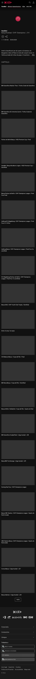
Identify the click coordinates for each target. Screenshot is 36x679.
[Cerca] (31, 2)
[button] (18, 626)
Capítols (5, 62)
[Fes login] (34, 2)
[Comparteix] (6, 36)
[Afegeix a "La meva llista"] (2, 36)
